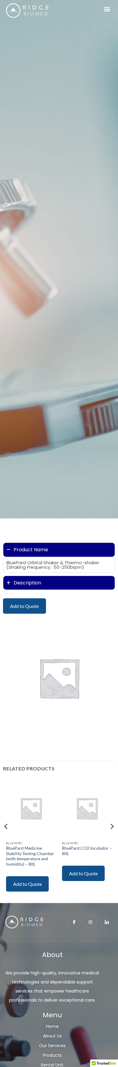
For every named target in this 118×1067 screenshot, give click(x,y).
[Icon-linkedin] (106, 922)
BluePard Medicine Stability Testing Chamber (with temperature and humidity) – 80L (30, 856)
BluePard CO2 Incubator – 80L (87, 851)
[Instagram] (90, 922)
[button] (107, 9)
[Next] (111, 838)
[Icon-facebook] (74, 922)
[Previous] (6, 838)
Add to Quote (24, 606)
